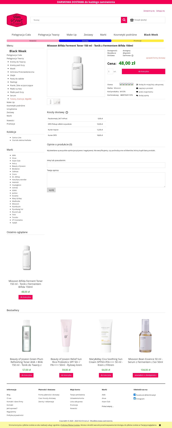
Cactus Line (16, 137)
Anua (14, 158)
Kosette (15, 196)
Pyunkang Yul (17, 209)
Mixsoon (15, 204)
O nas (9, 398)
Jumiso (14, 193)
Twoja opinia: (53, 170)
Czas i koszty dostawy (47, 398)
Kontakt (10, 405)
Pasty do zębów (17, 78)
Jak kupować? (12, 408)
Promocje (137, 40)
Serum (13, 95)
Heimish (15, 182)
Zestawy (85, 40)
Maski (12, 68)
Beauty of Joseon (19, 166)
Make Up (11, 102)
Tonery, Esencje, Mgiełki (20, 99)
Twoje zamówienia (77, 394)
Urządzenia (12, 109)
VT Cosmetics (17, 220)
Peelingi (13, 82)
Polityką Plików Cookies (70, 425)
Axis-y (14, 163)
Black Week (17, 51)
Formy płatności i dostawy (48, 394)
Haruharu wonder (19, 179)
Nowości (32, 40)
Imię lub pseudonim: (56, 160)
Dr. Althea (16, 177)
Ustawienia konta (77, 398)
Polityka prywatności (15, 415)
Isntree (15, 187)
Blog (8, 394)
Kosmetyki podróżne (16, 105)
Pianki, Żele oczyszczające (21, 85)
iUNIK (14, 190)
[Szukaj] (124, 20)
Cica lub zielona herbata (21, 140)
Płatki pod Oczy (17, 92)
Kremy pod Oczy (17, 65)
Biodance (15, 169)
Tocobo (15, 217)
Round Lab (16, 212)
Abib (14, 155)
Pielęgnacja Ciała (14, 55)
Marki (9, 115)
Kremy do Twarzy (18, 62)
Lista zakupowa (76, 401)
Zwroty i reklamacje (46, 401)
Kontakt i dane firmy (15, 401)
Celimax (15, 171)
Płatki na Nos (16, 88)
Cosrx (14, 174)
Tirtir (14, 214)
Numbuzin (16, 206)
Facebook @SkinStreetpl (146, 395)
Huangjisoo (16, 185)
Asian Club (16, 160)
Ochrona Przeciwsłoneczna (22, 72)
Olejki (12, 75)
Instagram (140, 399)
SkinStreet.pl (84, 421)
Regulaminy (11, 411)
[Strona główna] (17, 19)
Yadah (14, 222)
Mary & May (17, 198)
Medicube (16, 201)
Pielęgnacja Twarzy (15, 58)
